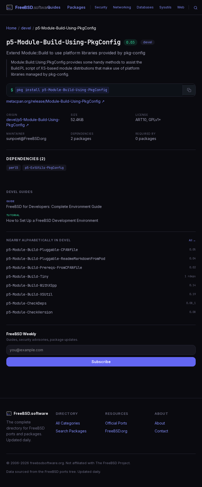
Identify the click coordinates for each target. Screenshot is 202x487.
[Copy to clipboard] (189, 90)
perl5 (13, 168)
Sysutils (165, 7)
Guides (53, 7)
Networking (122, 7)
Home (11, 28)
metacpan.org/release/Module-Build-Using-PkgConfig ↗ (55, 101)
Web (180, 7)
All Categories (68, 423)
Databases (145, 7)
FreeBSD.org (116, 431)
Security (101, 7)
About (160, 423)
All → (192, 240)
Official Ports (116, 423)
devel (26, 28)
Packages (76, 7)
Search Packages (71, 431)
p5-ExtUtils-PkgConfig (44, 168)
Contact (161, 431)
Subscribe (101, 361)
